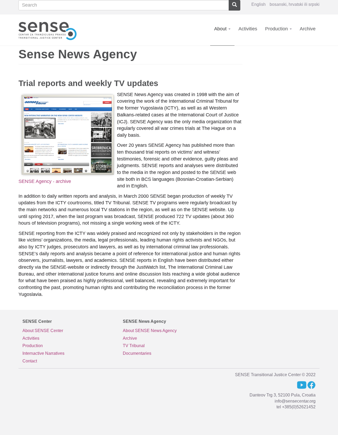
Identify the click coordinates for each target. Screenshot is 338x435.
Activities (247, 28)
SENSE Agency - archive (44, 181)
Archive (308, 28)
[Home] (49, 30)
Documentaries (137, 353)
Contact (29, 361)
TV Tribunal (134, 345)
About (221, 28)
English (258, 4)
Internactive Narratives (43, 353)
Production (277, 28)
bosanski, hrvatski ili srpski (295, 4)
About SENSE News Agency (150, 330)
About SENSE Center (42, 330)
